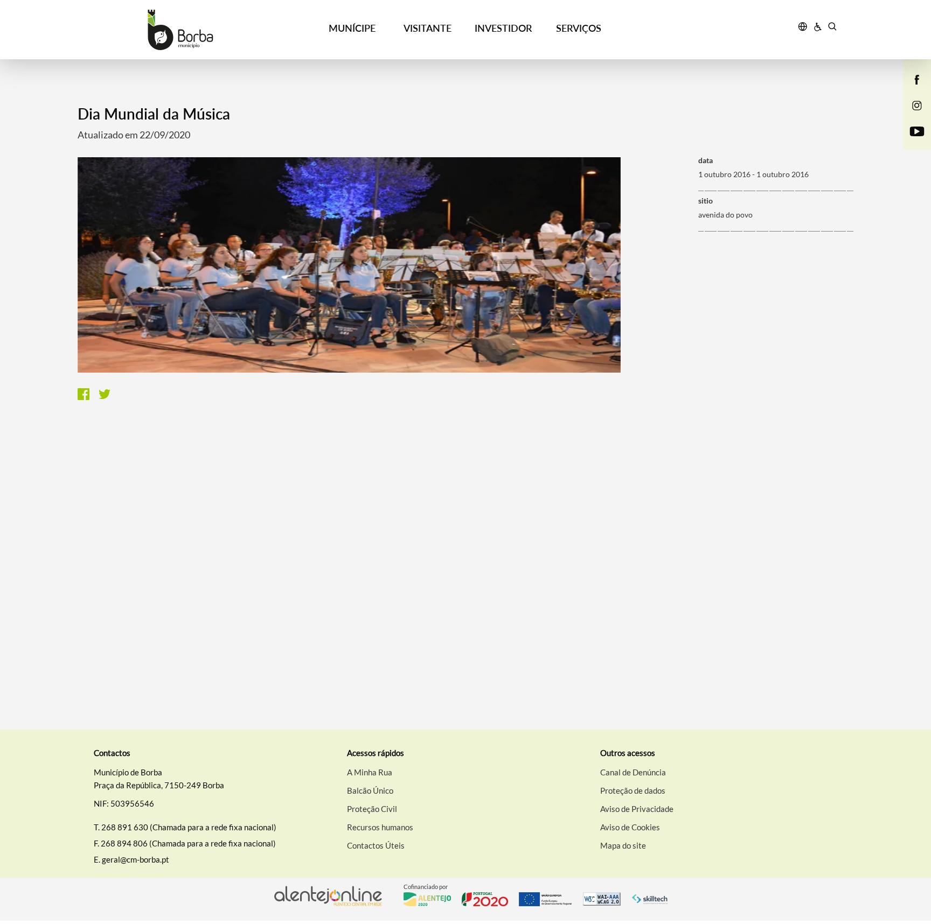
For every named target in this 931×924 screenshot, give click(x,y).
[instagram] (917, 104)
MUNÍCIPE (352, 28)
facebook (910, 90)
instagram (910, 116)
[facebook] (917, 78)
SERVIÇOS (578, 28)
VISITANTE (427, 28)
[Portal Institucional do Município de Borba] (180, 30)
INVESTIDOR (503, 28)
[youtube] (917, 130)
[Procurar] (832, 28)
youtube (910, 142)
